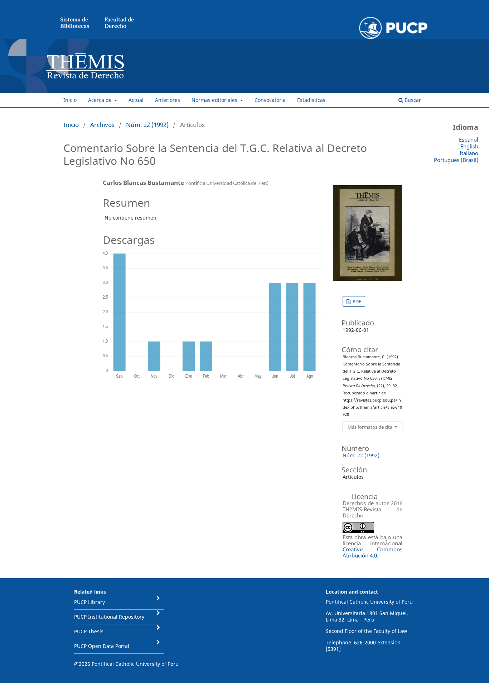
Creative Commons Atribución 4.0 (372, 552)
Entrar (419, 5)
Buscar (412, 100)
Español (468, 139)
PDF (356, 301)
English (469, 146)
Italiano (469, 153)
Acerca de (100, 100)
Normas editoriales (215, 100)
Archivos (102, 125)
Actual (136, 100)
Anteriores (167, 100)
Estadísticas (311, 100)
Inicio (70, 100)
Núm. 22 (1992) (147, 125)
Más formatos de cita (370, 427)
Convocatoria (270, 100)
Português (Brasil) (456, 159)
